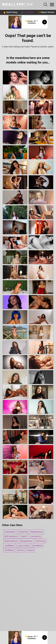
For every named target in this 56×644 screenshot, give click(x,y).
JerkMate (9, 545)
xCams (30, 550)
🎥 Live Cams (27, 12)
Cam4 (23, 536)
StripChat (22, 531)
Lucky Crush (23, 545)
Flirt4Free (9, 550)
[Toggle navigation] (52, 4)
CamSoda (40, 541)
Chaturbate (9, 531)
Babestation (36, 531)
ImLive (20, 550)
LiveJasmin (35, 536)
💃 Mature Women (46, 12)
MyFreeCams (10, 536)
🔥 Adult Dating (10, 12)
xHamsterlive (10, 541)
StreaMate (37, 545)
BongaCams (26, 541)
